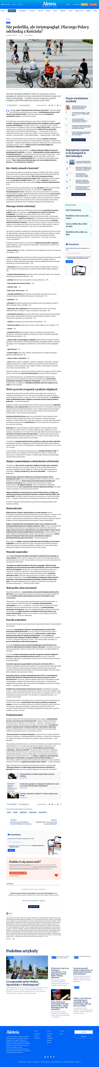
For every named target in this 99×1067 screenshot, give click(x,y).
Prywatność (78, 1062)
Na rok (61, 1034)
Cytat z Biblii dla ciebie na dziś (76, 225)
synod (54, 957)
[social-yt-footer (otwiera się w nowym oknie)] (45, 1057)
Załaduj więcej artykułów (78, 139)
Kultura (55, 10)
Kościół (70, 10)
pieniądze (41, 565)
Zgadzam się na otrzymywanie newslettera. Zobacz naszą (26, 846)
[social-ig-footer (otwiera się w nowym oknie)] (54, 1057)
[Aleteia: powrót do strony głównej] (49, 3)
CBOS (20, 35)
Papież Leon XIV (79, 10)
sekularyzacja (32, 812)
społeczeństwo (43, 812)
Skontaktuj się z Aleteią (68, 1062)
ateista (9, 812)
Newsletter (49, 1034)
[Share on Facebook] (49, 105)
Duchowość (32, 10)
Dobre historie (22, 10)
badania (15, 812)
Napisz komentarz (33, 906)
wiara (76, 957)
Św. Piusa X (55, 7)
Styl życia (40, 10)
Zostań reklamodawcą (56, 1062)
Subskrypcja (50, 1038)
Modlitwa (11, 10)
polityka (54, 991)
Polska (95, 10)
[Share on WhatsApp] (60, 105)
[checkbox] (8, 845)
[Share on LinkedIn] (52, 105)
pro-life (77, 987)
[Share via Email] (57, 105)
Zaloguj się (77, 4)
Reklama (49, 1042)
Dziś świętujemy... (74, 210)
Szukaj (20, 4)
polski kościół (23, 812)
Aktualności (63, 10)
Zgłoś (13, 938)
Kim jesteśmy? (36, 1062)
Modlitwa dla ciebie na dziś (76, 233)
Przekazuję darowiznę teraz (17, 873)
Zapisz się (11, 850)
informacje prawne (45, 1062)
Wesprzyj (92, 4)
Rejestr (83, 4)
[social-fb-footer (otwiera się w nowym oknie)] (48, 1057)
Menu (3, 10)
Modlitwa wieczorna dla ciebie (77, 217)
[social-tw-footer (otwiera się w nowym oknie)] (51, 1057)
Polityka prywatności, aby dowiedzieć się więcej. (78, 258)
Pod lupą (48, 10)
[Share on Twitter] (55, 105)
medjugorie (10, 957)
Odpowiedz (8, 938)
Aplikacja (49, 1036)
